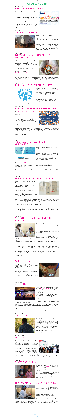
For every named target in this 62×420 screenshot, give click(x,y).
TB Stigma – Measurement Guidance (31, 143)
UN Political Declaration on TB (47, 90)
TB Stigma (21, 315)
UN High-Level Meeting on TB (33, 85)
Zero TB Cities (23, 284)
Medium (35, 414)
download (51, 47)
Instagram (38, 414)
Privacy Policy (37, 416)
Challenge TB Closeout (30, 8)
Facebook (45, 414)
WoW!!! (19, 337)
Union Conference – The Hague (35, 108)
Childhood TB (24, 261)
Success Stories (25, 362)
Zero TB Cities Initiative (44, 288)
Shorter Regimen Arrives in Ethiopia (33, 219)
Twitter (32, 414)
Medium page (46, 366)
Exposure (42, 414)
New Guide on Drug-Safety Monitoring (32, 56)
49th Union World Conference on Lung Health (26, 111)
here (31, 276)
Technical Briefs (26, 32)
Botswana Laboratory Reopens (35, 383)
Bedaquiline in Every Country (34, 178)
